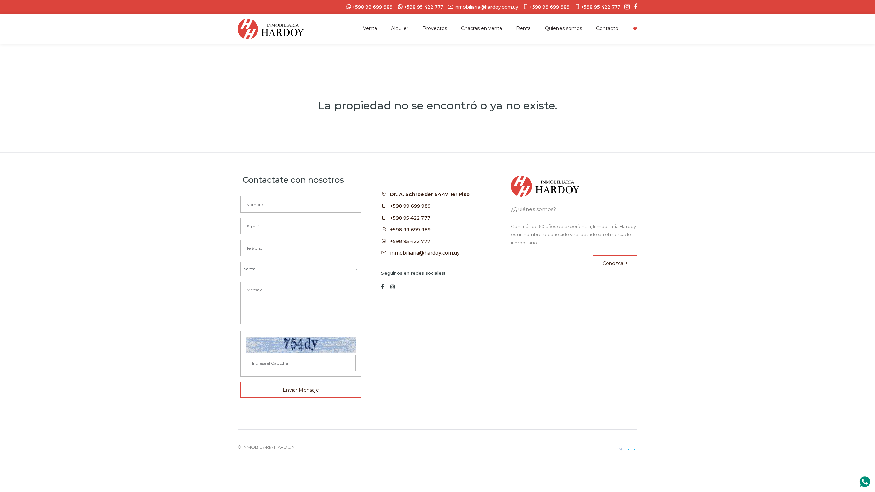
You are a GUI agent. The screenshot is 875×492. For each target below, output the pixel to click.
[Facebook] (634, 7)
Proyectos (434, 28)
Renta (523, 28)
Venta (370, 28)
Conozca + (615, 263)
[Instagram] (625, 7)
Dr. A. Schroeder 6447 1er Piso (430, 194)
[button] (300, 269)
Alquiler (399, 28)
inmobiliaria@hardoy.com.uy (425, 253)
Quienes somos (563, 28)
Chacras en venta (481, 28)
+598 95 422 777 (410, 218)
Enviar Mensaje (301, 390)
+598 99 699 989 (410, 206)
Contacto (607, 28)
